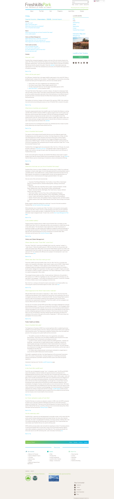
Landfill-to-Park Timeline (80, 53)
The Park (41, 11)
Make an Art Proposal (33, 454)
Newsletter (86, 4)
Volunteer (30, 457)
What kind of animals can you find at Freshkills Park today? (39, 32)
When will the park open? (31, 24)
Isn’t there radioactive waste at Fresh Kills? (35, 49)
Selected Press (76, 22)
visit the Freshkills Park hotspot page (41, 205)
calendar (52, 65)
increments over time (41, 148)
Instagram (79, 489)
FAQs (74, 20)
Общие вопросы (41, 19)
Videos (74, 24)
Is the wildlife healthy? (30, 34)
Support (81, 4)
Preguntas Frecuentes (30, 19)
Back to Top (28, 71)
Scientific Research (45, 233)
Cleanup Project (44, 407)
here (34, 253)
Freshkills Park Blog (76, 460)
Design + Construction (55, 460)
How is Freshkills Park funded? (32, 27)
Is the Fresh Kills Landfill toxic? (32, 48)
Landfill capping (56, 388)
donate (66, 156)
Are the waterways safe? (31, 51)
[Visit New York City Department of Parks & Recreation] (28, 480)
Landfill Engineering (47, 362)
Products (81, 442)
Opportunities (76, 26)
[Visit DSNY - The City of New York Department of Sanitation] (35, 480)
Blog (74, 19)
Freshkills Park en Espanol (78, 30)
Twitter (78, 487)
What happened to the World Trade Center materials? (37, 41)
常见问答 (49, 19)
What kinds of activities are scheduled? (34, 26)
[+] (88, 498)
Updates (86, 442)
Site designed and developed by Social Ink (81, 498)
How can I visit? (29, 23)
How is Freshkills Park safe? (31, 46)
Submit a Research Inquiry (34, 455)
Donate (82, 11)
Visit (50, 11)
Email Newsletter (80, 491)
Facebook (79, 485)
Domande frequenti (57, 19)
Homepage (27, 471)
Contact (77, 4)
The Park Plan (53, 455)
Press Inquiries (75, 454)
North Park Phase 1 (33, 88)
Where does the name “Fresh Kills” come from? (36, 38)
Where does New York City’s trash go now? (35, 40)
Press (73, 4)
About (31, 11)
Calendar (75, 442)
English (97, 1)
